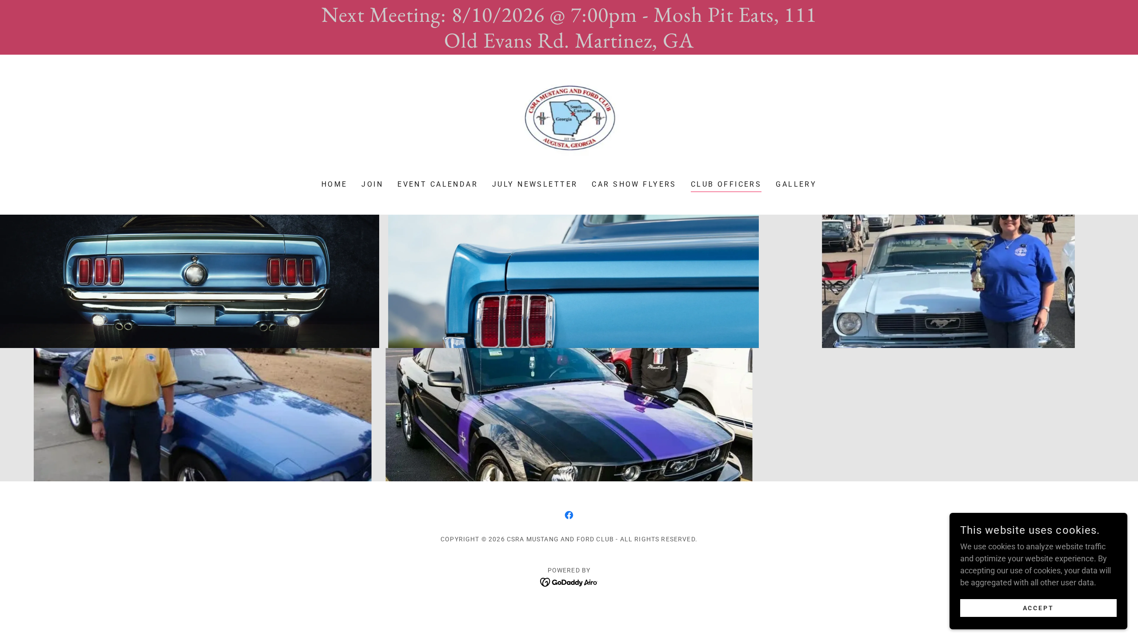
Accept (1038, 608)
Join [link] (372, 184)
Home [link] (334, 184)
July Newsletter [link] (534, 184)
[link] (569, 123)
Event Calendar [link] (437, 184)
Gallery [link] (796, 184)
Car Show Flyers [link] (634, 184)
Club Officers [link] (726, 184)
